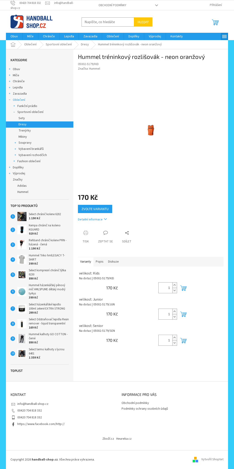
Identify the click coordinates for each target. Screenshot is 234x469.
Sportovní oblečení (30, 112)
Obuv (16, 69)
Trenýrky (25, 130)
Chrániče (19, 81)
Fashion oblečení (28, 161)
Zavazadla (20, 93)
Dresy (23, 124)
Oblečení (19, 100)
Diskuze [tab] (113, 261)
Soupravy (25, 142)
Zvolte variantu (95, 209)
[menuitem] (14, 36)
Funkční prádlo (27, 106)
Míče (16, 75)
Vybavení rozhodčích (33, 155)
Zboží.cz (108, 438)
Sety (22, 118)
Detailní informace (90, 219)
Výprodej (19, 173)
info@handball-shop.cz (32, 404)
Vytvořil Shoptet (212, 459)
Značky (18, 179)
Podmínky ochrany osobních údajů (145, 408)
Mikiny (23, 136)
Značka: (89, 68)
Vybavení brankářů (31, 149)
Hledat (143, 22)
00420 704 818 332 (29, 410)
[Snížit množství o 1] (174, 290)
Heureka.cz (124, 438)
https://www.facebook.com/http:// (41, 424)
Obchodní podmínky (112, 5)
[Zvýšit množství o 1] (174, 285)
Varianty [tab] (85, 261)
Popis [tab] (100, 261)
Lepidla (18, 87)
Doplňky (18, 167)
